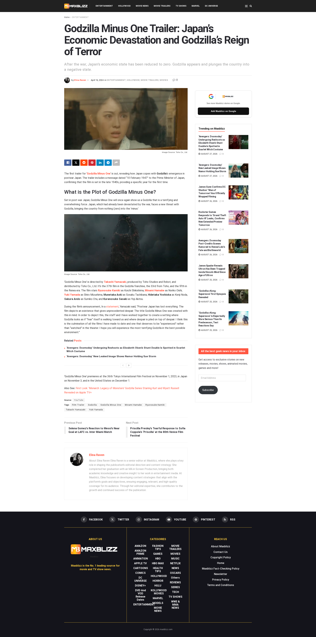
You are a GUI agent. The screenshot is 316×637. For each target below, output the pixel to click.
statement (112, 306)
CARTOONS (140, 568)
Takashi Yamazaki (115, 281)
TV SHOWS (181, 6)
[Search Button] (251, 6)
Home (66, 17)
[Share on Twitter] (75, 162)
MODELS (157, 603)
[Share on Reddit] (84, 162)
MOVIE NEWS (142, 6)
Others (175, 577)
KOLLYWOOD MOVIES (159, 592)
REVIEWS (175, 582)
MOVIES (164, 80)
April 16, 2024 (97, 80)
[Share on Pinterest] (92, 162)
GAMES (157, 553)
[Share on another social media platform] (116, 162)
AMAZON (140, 545)
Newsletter (220, 574)
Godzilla (92, 405)
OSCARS (175, 572)
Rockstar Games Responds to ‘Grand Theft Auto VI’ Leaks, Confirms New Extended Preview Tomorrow (212, 218)
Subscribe (208, 390)
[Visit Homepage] (76, 6)
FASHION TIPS (157, 547)
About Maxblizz (220, 546)
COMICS (140, 572)
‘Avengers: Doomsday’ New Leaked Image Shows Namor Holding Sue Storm (111, 356)
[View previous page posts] (122, 365)
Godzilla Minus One (98, 173)
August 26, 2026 (209, 201)
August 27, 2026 (209, 154)
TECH (175, 592)
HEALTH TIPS (158, 570)
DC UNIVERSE (211, 6)
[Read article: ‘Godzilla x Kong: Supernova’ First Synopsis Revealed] (238, 296)
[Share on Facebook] (67, 162)
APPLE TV (140, 563)
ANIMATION (140, 558)
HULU (157, 585)
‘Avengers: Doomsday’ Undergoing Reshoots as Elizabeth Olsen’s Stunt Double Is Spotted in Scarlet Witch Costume (211, 143)
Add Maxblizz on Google (223, 111)
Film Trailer (78, 405)
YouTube (78, 400)
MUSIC (175, 558)
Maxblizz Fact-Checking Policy (220, 568)
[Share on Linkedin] (100, 162)
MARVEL (196, 6)
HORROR (158, 580)
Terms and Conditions (220, 585)
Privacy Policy (220, 579)
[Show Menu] (246, 6)
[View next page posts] (128, 365)
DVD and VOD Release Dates (140, 595)
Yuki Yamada (72, 294)
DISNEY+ (140, 585)
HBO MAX (158, 563)
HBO (158, 558)
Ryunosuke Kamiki (109, 290)
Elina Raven (80, 80)
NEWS (175, 568)
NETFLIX (175, 563)
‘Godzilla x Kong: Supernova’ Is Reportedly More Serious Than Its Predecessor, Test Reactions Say (211, 319)
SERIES (175, 587)
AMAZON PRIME (140, 552)
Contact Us (220, 552)
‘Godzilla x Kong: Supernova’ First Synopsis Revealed (212, 294)
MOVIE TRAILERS (162, 6)
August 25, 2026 (209, 280)
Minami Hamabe (154, 290)
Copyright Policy (221, 557)
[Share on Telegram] (108, 162)
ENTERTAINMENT (104, 6)
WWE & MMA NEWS (175, 604)
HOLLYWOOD (124, 6)
